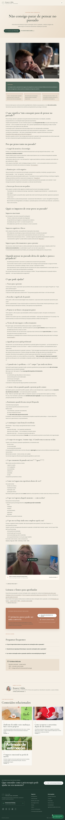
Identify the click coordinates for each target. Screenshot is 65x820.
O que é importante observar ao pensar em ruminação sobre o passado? (25, 644)
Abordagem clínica (35, 802)
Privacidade (50, 800)
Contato (49, 798)
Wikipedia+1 (41, 238)
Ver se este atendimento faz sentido (47, 615)
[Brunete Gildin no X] (15, 809)
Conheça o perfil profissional (18, 691)
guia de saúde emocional (12, 597)
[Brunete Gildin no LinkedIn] (12, 809)
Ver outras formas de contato (27, 30)
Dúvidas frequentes (52, 796)
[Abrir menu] (61, 2)
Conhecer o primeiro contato (48, 619)
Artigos (32, 805)
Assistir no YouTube (52, 577)
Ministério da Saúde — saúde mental (17, 664)
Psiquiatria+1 (37, 178)
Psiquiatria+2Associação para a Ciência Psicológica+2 (18, 134)
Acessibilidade (51, 805)
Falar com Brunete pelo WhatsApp (54, 783)
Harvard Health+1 (11, 337)
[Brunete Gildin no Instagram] (3, 809)
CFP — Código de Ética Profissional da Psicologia (20, 668)
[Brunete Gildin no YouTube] (9, 809)
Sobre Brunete (34, 798)
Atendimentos (34, 796)
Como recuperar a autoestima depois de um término (34, 595)
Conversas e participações (36, 811)
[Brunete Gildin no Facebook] (6, 809)
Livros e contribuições (35, 809)
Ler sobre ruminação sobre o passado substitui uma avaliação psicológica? (26, 653)
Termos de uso (51, 802)
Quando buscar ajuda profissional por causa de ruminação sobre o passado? (26, 649)
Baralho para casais (35, 800)
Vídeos (32, 807)
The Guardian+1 (34, 165)
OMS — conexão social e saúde (24, 601)
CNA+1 (16, 161)
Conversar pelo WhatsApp (12, 30)
